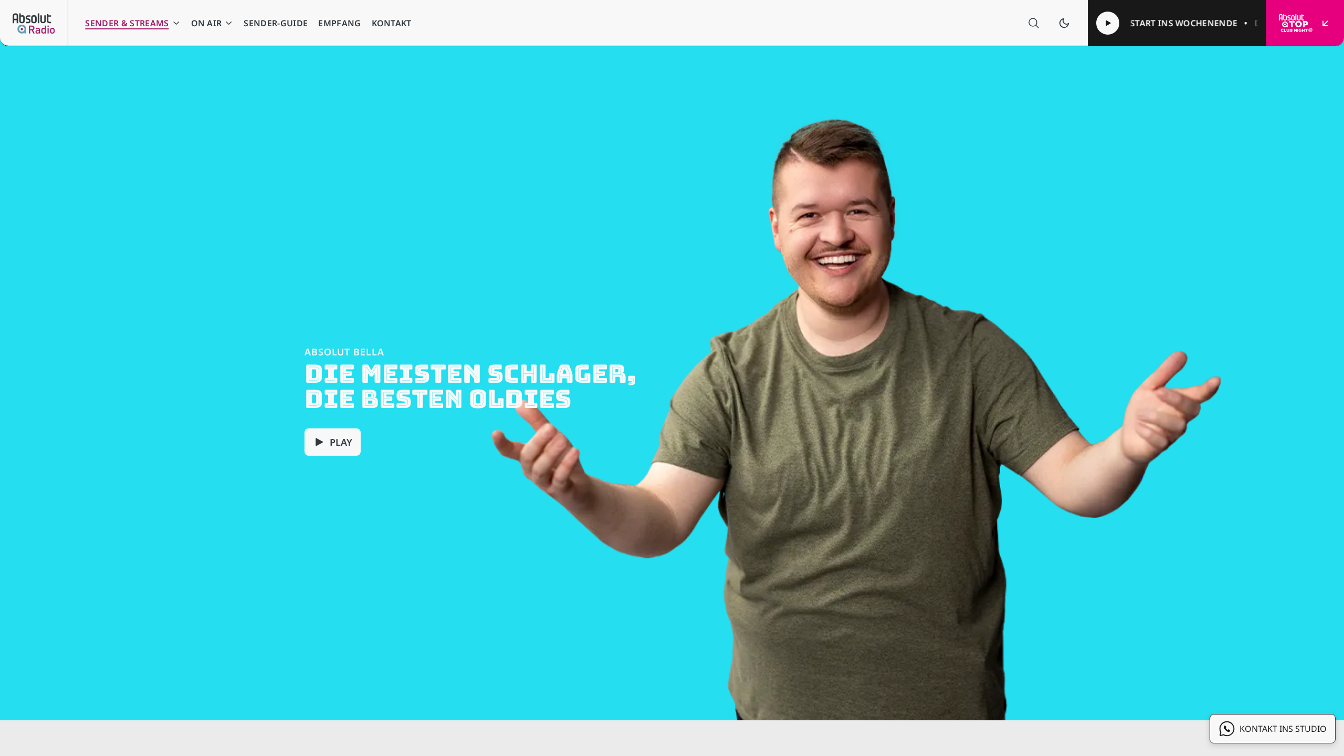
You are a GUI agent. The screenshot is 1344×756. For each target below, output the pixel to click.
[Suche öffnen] (1033, 23)
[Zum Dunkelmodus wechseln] (1064, 23)
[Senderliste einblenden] (1325, 23)
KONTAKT (392, 23)
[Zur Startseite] (34, 23)
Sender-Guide (276, 23)
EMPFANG (339, 23)
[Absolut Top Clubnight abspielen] (1107, 23)
